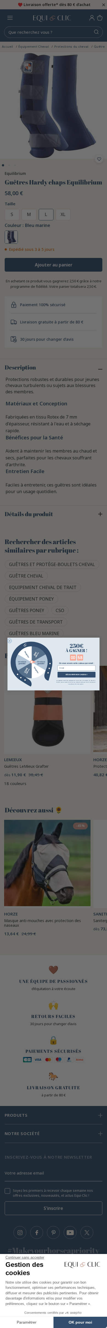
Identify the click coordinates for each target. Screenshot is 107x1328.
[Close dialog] (9, 641)
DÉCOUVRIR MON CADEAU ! (77, 675)
